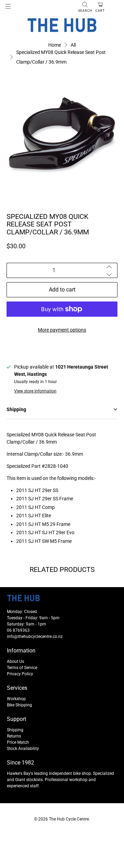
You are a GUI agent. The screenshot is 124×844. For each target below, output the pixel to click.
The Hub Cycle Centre (69, 819)
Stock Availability (23, 748)
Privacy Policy (20, 673)
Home (54, 45)
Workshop (16, 698)
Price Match (18, 742)
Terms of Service (22, 667)
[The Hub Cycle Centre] (62, 25)
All (73, 45)
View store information (35, 391)
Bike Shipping (19, 705)
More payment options (62, 330)
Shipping (15, 729)
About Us (15, 661)
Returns (14, 736)
